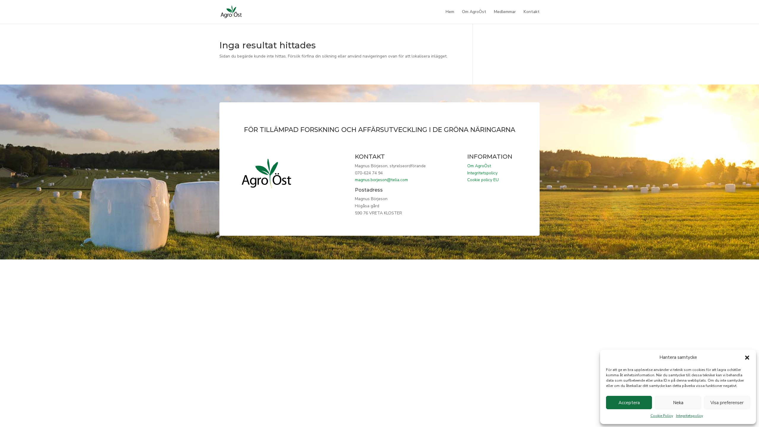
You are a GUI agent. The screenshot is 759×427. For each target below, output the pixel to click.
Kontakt (532, 12)
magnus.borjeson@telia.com (381, 180)
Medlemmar (505, 12)
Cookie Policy (661, 415)
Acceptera (629, 403)
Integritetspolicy (689, 415)
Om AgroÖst (474, 12)
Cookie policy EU (483, 180)
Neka (678, 403)
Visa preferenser (727, 403)
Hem (450, 12)
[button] (747, 358)
